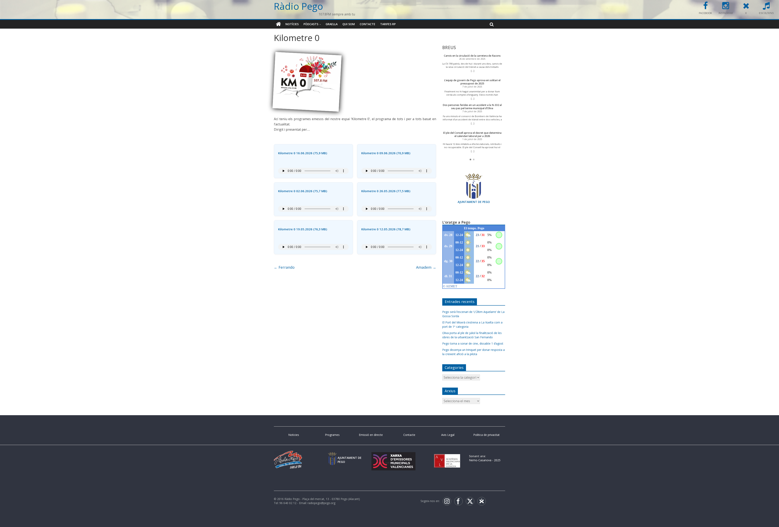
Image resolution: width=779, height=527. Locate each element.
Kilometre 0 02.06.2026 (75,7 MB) (302, 191)
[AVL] (447, 456)
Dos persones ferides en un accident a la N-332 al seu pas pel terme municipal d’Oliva (472, 106)
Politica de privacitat (486, 435)
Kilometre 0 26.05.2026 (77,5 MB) (385, 191)
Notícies (292, 24)
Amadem (426, 267)
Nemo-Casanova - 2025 (484, 460)
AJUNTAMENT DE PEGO (474, 202)
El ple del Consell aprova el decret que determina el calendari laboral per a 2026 (472, 134)
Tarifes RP (388, 24)
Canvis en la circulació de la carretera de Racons (472, 55)
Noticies (293, 435)
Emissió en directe (371, 435)
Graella (332, 24)
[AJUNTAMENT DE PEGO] (332, 456)
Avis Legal (447, 435)
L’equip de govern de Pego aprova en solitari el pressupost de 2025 (472, 82)
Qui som (348, 24)
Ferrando (284, 267)
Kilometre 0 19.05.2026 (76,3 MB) (302, 229)
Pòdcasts (310, 24)
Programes (332, 435)
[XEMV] (393, 456)
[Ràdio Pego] (278, 24)
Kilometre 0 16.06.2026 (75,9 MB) (302, 153)
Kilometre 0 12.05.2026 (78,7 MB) (385, 229)
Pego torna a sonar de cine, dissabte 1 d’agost (472, 343)
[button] (470, 159)
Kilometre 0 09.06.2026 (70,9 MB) (385, 153)
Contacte (367, 24)
